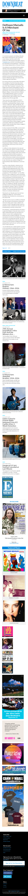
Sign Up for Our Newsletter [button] (14, 863)
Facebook (8, 872)
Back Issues (5, 839)
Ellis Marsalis (11, 33)
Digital (14, 543)
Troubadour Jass (6, 62)
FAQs (4, 852)
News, (4, 32)
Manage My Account (7, 847)
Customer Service (6, 850)
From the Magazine (10, 325)
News (4, 281)
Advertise (5, 883)
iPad (17, 543)
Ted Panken (6, 34)
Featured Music (14, 548)
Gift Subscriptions (6, 838)
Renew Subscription (7, 849)
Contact (4, 885)
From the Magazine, (11, 32)
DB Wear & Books (6, 841)
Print (11, 543)
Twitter (8, 876)
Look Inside (14, 539)
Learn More (6, 859)
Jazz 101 (5, 887)
